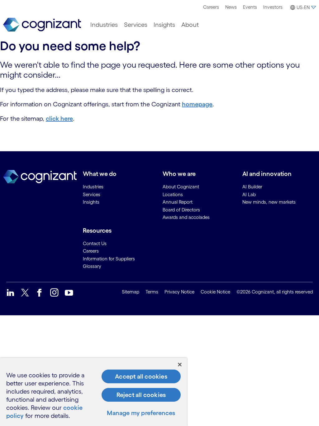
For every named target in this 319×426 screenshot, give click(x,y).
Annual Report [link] (178, 202)
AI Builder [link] (252, 186)
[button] (302, 7)
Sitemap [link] (130, 291)
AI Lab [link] (249, 194)
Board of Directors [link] (181, 209)
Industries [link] (93, 186)
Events (250, 7)
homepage (197, 104)
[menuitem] (211, 7)
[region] (93, 392)
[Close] (180, 364)
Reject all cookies (141, 394)
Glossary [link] (92, 266)
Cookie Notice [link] (215, 291)
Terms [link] (151, 291)
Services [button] (135, 24)
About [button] (190, 24)
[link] (42, 25)
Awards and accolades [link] (186, 217)
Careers (211, 7)
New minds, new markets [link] (269, 202)
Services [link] (91, 194)
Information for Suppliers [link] (109, 258)
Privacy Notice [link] (179, 291)
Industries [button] (104, 24)
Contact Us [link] (95, 243)
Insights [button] (164, 24)
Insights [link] (91, 202)
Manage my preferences (141, 412)
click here (59, 118)
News (231, 7)
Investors (273, 7)
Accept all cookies (141, 376)
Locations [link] (173, 194)
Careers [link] (91, 251)
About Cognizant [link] (181, 186)
